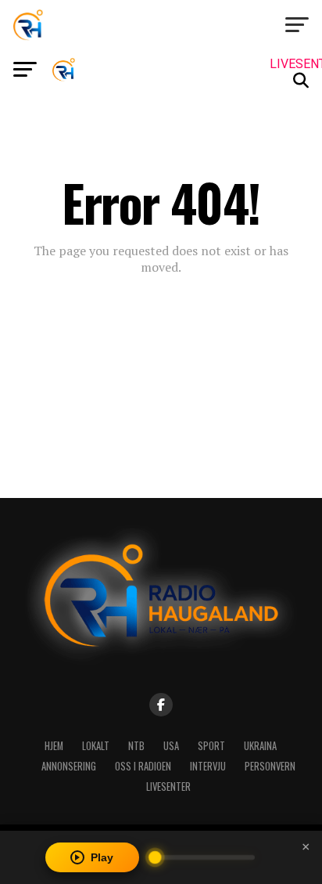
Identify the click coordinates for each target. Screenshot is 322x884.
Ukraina (260, 745)
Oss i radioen (143, 766)
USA (171, 745)
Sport (211, 745)
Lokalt (95, 745)
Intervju (208, 766)
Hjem (54, 745)
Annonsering (68, 766)
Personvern (270, 766)
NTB (136, 745)
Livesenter (168, 786)
